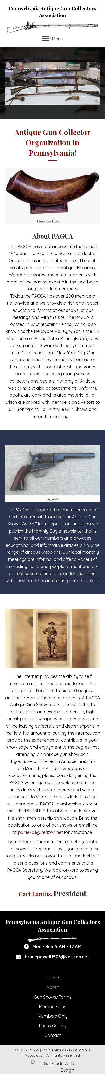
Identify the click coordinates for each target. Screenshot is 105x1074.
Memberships (52, 1006)
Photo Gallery (52, 1026)
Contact (52, 1035)
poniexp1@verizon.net (40, 832)
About (52, 987)
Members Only (53, 1016)
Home (52, 978)
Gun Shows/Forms (52, 997)
